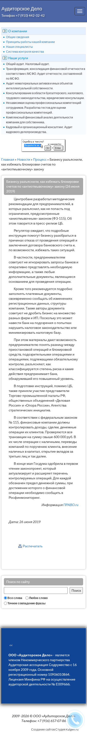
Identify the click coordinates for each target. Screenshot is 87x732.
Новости (23, 159)
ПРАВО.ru (70, 505)
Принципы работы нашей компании (30, 42)
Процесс (40, 159)
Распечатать (33, 546)
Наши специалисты (19, 47)
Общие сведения (17, 37)
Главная (7, 159)
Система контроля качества (25, 51)
